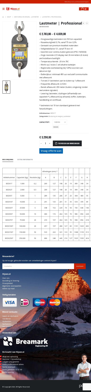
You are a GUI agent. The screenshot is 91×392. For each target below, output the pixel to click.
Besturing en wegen (56, 116)
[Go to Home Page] (3, 17)
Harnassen (6, 326)
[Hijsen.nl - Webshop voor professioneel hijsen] (12, 9)
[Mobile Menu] (4, 9)
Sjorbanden (6, 324)
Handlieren (6, 319)
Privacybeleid (7, 283)
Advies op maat (8, 288)
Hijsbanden (6, 321)
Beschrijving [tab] (7, 159)
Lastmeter (67, 116)
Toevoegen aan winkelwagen (68, 143)
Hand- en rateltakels (10, 316)
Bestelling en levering (10, 281)
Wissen (55, 127)
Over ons (6, 278)
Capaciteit (44, 122)
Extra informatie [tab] (25, 159)
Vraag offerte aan (51, 150)
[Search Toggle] (75, 8)
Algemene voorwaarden (11, 286)
